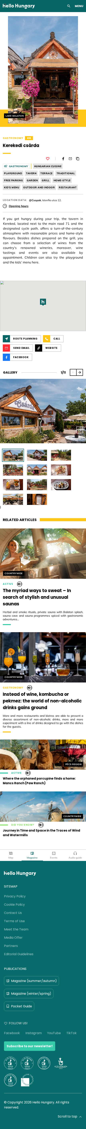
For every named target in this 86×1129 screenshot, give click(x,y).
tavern (31, 173)
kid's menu (11, 187)
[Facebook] (63, 158)
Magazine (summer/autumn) (34, 981)
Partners (11, 946)
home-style (62, 180)
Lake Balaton (15, 115)
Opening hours (18, 206)
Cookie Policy (14, 904)
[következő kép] (79, 372)
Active (8, 584)
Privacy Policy (15, 896)
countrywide (14, 573)
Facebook (12, 1033)
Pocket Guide (21, 1006)
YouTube (54, 1033)
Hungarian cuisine (48, 166)
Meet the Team (16, 929)
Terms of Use (14, 921)
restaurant (68, 187)
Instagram (33, 1033)
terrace (46, 173)
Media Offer (13, 937)
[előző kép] (73, 372)
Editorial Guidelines (18, 954)
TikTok (71, 1033)
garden (32, 180)
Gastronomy (13, 138)
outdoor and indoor (39, 187)
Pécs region (73, 764)
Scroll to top (67, 1116)
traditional (66, 173)
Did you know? (22, 825)
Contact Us (13, 912)
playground (13, 173)
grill (46, 180)
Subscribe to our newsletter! (30, 1046)
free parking (13, 180)
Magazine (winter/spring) (31, 993)
